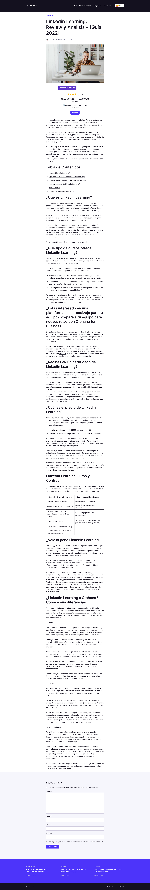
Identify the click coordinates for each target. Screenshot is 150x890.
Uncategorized (30, 866)
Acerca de (110, 886)
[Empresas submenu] (101, 5)
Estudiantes (108, 6)
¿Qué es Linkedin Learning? (59, 173)
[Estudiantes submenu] (113, 5)
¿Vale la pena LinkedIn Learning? (61, 191)
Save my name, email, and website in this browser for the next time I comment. (75, 842)
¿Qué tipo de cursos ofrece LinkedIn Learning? (67, 177)
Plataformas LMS (85, 6)
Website (49, 833)
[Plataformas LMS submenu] (92, 5)
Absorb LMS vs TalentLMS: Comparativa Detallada (36, 870)
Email (49, 825)
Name (49, 816)
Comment (50, 791)
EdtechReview (31, 6)
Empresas (97, 6)
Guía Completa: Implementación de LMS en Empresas (107, 870)
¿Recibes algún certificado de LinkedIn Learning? (68, 180)
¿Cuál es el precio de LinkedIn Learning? (64, 184)
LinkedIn (62, 354)
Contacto (121, 886)
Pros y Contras (54, 188)
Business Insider (69, 132)
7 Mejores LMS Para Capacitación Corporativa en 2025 (73, 870)
